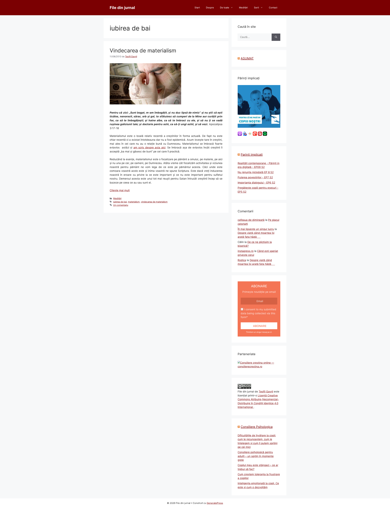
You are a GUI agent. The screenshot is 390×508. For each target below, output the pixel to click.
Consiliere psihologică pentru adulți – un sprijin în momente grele (256, 456)
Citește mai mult (120, 190)
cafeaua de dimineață (251, 219)
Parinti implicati (252, 154)
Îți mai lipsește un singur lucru (256, 229)
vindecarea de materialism (154, 201)
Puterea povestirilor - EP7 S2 (255, 177)
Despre (210, 7)
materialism (134, 201)
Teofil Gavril (266, 391)
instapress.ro (246, 251)
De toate (224, 7)
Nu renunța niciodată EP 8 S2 (256, 172)
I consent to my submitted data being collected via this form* (258, 313)
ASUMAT (247, 58)
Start (197, 7)
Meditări (243, 7)
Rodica (242, 260)
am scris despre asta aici (149, 147)
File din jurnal (122, 7)
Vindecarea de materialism (143, 50)
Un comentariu (120, 205)
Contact (273, 7)
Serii (256, 7)
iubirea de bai (120, 201)
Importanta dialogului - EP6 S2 (256, 182)
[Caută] (276, 37)
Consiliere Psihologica (257, 427)
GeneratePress (215, 503)
